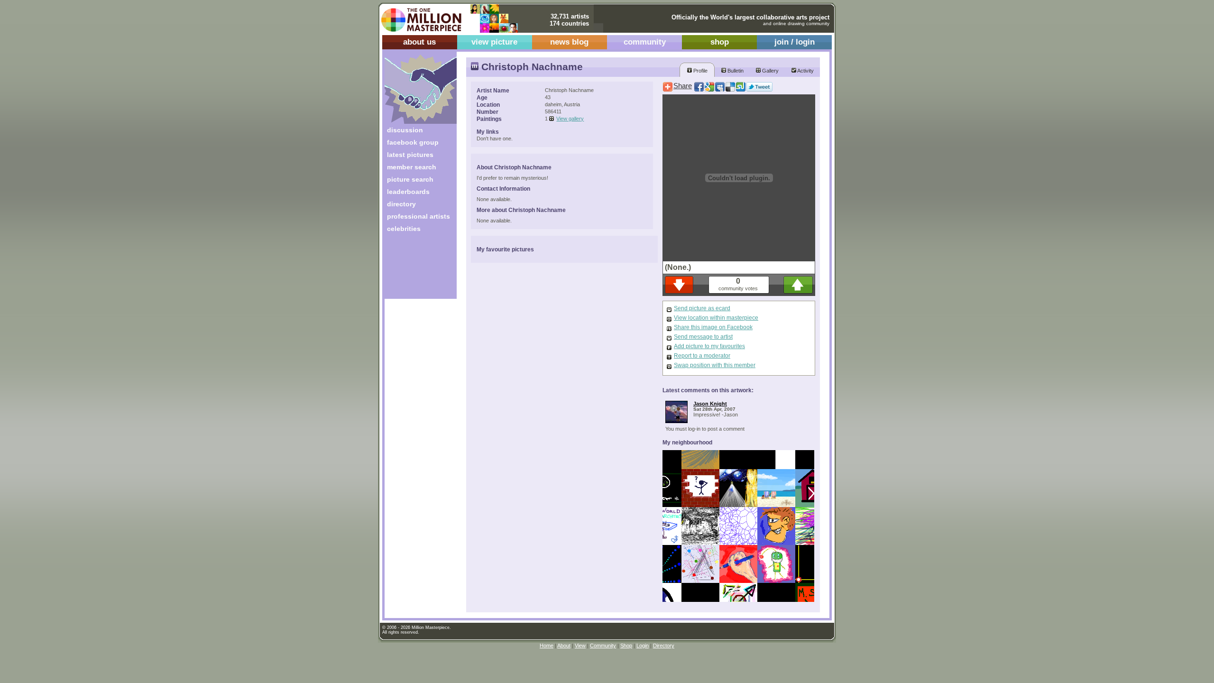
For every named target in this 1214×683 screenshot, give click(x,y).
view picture (494, 41)
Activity (805, 71)
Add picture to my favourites (709, 346)
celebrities (404, 228)
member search (411, 167)
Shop (626, 645)
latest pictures (410, 154)
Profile (700, 71)
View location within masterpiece (716, 317)
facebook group (413, 142)
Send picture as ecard (702, 308)
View (580, 645)
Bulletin (735, 71)
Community (603, 645)
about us (419, 41)
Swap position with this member (714, 365)
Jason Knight (710, 403)
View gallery (570, 118)
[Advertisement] (414, 269)
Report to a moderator (702, 355)
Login (642, 645)
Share (682, 86)
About (563, 645)
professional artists (418, 216)
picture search (410, 179)
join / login (794, 41)
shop (719, 41)
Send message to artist (703, 336)
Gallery (770, 71)
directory (401, 204)
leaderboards (408, 191)
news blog (569, 41)
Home (546, 645)
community (645, 41)
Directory (663, 645)
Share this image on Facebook (713, 327)
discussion (405, 130)
